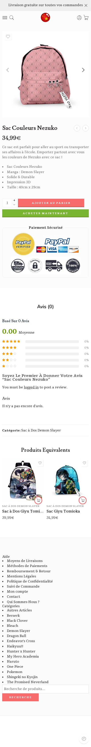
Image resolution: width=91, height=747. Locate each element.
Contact (13, 597)
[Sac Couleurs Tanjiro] (77, 128)
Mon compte (17, 592)
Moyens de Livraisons (25, 561)
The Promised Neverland (28, 682)
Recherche (20, 697)
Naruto (13, 662)
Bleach (12, 626)
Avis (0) (45, 306)
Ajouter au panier (51, 203)
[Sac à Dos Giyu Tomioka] (23, 480)
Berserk (13, 616)
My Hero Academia (23, 656)
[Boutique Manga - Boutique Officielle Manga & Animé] (45, 17)
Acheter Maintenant (45, 213)
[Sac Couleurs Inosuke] (85, 128)
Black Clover (17, 621)
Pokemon (14, 672)
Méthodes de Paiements (27, 566)
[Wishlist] (7, 36)
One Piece (15, 667)
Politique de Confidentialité (30, 581)
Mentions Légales (21, 576)
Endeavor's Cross (21, 641)
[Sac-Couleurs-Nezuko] (45, 74)
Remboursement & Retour (29, 571)
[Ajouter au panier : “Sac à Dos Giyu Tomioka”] (38, 500)
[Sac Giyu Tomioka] (68, 480)
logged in (31, 387)
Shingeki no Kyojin (22, 677)
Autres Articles (19, 610)
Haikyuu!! (15, 646)
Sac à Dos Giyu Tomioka (23, 511)
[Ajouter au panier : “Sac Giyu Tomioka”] (83, 500)
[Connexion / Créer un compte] (79, 18)
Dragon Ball (16, 636)
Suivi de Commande (23, 586)
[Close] (86, 5)
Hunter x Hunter (21, 651)
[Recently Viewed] (84, 739)
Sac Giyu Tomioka (63, 511)
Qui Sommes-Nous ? (23, 602)
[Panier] (86, 18)
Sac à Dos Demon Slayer (41, 430)
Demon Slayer (18, 631)
